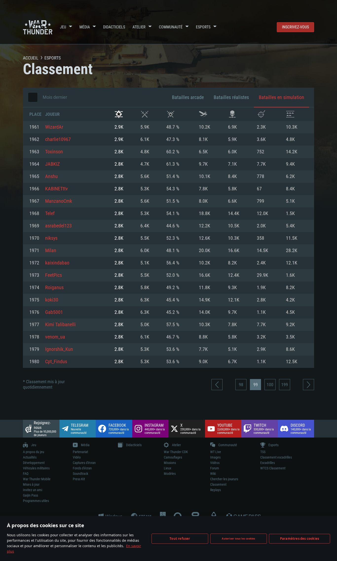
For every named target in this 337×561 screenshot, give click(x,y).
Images (215, 457)
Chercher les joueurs (224, 479)
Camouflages (173, 457)
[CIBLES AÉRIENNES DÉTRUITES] (261, 114)
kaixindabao (57, 262)
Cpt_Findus (56, 361)
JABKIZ (52, 164)
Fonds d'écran (82, 468)
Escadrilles (267, 463)
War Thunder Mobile (37, 479)
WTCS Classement (272, 468)
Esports (203, 27)
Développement (34, 463)
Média (84, 27)
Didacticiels (114, 27)
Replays (215, 490)
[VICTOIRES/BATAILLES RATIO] (170, 114)
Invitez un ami (32, 490)
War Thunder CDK (176, 452)
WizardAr (54, 127)
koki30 (51, 300)
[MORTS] (232, 114)
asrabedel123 (58, 225)
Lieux (167, 468)
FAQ (25, 474)
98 (241, 384)
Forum (214, 468)
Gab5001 (54, 312)
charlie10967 (58, 139)
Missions (170, 463)
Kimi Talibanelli (60, 324)
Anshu (51, 176)
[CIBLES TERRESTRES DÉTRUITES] (290, 114)
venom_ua (55, 337)
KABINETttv (56, 188)
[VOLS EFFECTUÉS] (203, 114)
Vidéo (77, 457)
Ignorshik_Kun (59, 349)
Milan (50, 250)
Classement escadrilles (276, 457)
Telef (50, 213)
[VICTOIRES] (118, 114)
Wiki (213, 474)
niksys (51, 238)
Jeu (63, 27)
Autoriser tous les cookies (238, 538)
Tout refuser (179, 538)
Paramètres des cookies (299, 538)
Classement (218, 484)
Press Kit (79, 479)
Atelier (139, 27)
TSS (262, 452)
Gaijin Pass (30, 495)
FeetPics (53, 275)
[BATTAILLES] (144, 114)
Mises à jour (31, 484)
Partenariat (80, 452)
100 (270, 384)
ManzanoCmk (58, 201)
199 (284, 384)
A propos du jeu (33, 452)
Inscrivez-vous (295, 27)
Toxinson (54, 151)
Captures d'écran (84, 463)
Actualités (30, 457)
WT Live (215, 452)
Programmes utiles (36, 501)
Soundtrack (80, 474)
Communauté (171, 27)
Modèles (170, 474)
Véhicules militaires (36, 468)
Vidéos (215, 463)
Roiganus (54, 287)
